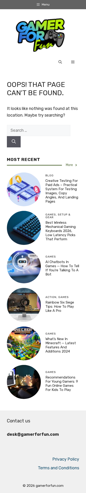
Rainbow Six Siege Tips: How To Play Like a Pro (59, 306)
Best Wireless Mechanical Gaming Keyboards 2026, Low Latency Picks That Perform (60, 231)
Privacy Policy (65, 459)
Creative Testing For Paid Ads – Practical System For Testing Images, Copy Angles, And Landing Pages (61, 191)
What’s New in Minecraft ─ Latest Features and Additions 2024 (60, 345)
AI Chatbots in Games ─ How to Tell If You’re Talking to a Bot (62, 268)
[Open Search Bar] (60, 62)
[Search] (14, 141)
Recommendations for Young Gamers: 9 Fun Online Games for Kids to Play (61, 383)
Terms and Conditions (58, 467)
